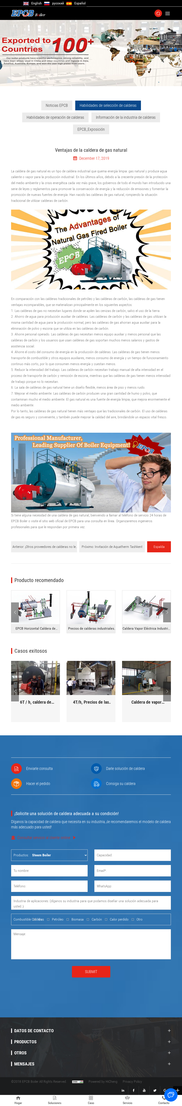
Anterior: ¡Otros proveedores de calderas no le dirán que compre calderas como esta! (44, 548)
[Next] (167, 612)
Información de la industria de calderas (126, 117)
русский (58, 3)
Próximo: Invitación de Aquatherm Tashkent (112, 547)
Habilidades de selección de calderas (108, 105)
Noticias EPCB (57, 105)
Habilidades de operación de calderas (55, 117)
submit (91, 971)
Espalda (159, 547)
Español (80, 3)
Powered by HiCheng (103, 1081)
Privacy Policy (132, 1081)
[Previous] (15, 612)
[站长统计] (77, 1081)
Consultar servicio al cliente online (43, 837)
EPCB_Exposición (91, 129)
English (36, 3)
